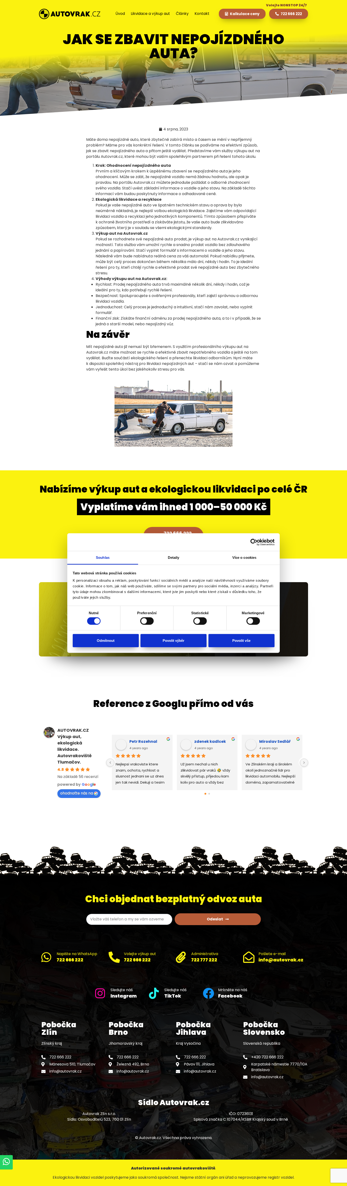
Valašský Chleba (221, 741)
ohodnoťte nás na (76, 793)
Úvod (120, 13)
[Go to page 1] (209, 794)
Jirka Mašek (281, 741)
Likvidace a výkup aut (150, 13)
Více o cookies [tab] (244, 557)
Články (182, 13)
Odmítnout (105, 640)
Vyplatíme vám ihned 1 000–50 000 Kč (173, 507)
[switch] (147, 621)
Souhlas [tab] (103, 557)
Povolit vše (241, 640)
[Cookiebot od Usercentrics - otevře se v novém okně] (254, 542)
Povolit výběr (173, 640)
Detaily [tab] (173, 557)
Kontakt (202, 13)
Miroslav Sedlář (155, 741)
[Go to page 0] (205, 794)
